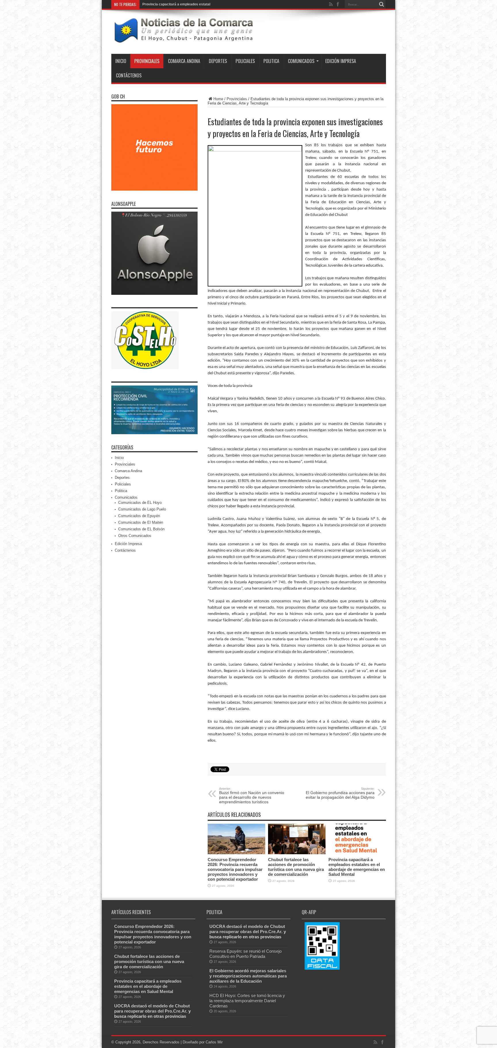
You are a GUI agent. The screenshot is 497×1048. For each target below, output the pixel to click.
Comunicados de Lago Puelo (142, 509)
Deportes (218, 61)
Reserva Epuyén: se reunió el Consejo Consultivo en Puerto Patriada (245, 954)
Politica (271, 61)
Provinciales (146, 61)
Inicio (120, 61)
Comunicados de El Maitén (140, 522)
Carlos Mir (214, 1042)
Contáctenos (129, 75)
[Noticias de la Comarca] (183, 39)
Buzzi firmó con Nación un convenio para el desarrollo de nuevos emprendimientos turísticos (251, 795)
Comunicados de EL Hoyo (140, 502)
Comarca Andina (184, 61)
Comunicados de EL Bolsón (141, 529)
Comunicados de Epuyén (139, 516)
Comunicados (301, 61)
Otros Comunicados (134, 536)
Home (218, 99)
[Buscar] (381, 4)
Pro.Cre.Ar (175, 1011)
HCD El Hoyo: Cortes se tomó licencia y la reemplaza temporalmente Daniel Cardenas (247, 1000)
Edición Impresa (340, 61)
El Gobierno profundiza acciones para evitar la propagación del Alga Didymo (340, 793)
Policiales (245, 61)
